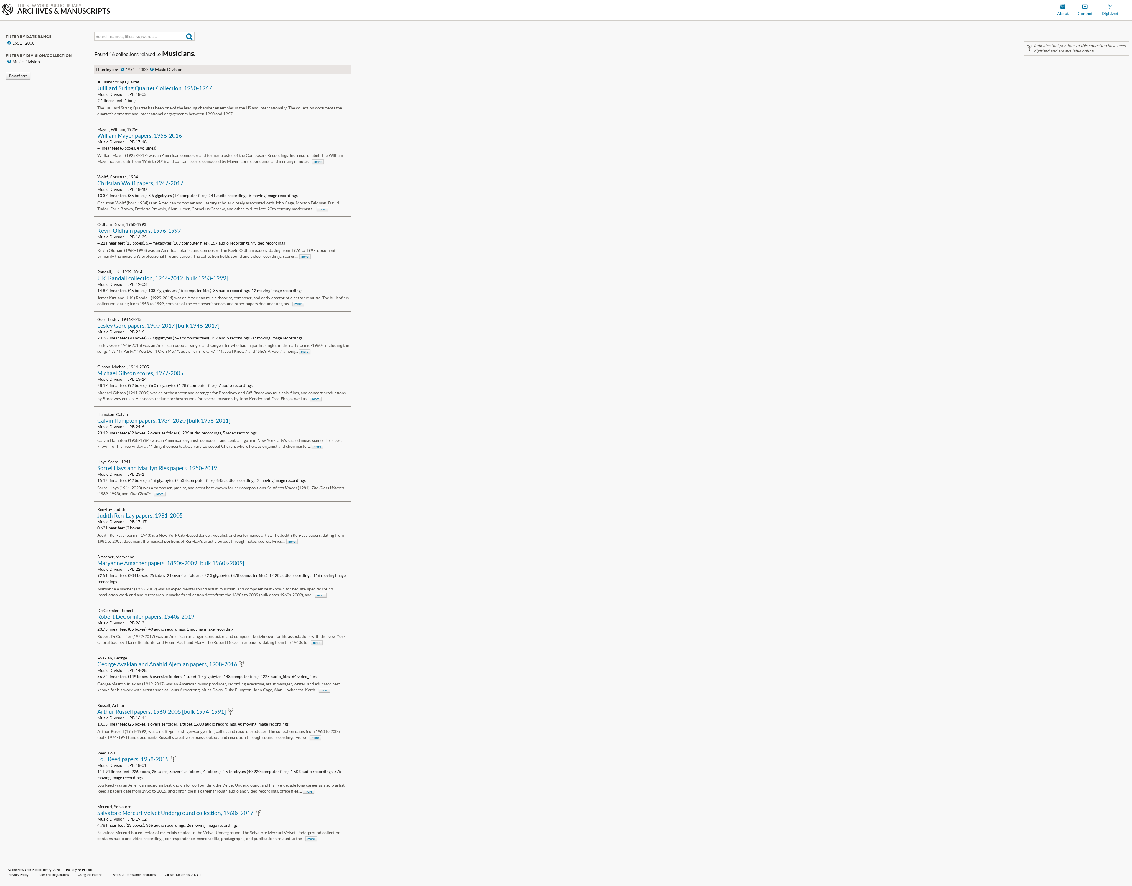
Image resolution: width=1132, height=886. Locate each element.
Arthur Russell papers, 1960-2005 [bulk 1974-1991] (161, 711)
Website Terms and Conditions (134, 875)
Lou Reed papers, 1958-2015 (133, 759)
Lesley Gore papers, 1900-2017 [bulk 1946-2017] (158, 325)
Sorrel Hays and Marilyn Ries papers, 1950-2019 (157, 468)
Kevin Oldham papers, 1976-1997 (139, 230)
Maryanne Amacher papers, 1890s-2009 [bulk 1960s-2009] (170, 563)
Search (189, 36)
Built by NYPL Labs (79, 870)
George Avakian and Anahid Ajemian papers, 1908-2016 (167, 664)
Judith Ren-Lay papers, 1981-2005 (140, 515)
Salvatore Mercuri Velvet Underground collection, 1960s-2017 (175, 813)
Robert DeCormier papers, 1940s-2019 (145, 616)
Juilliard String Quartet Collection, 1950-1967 (154, 88)
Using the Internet (90, 875)
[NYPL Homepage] (7, 10)
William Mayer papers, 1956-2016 (139, 135)
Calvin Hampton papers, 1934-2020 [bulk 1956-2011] (164, 420)
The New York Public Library (31, 870)
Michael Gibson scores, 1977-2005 (140, 373)
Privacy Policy (18, 875)
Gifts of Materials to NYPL (183, 875)
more (318, 161)
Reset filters (18, 76)
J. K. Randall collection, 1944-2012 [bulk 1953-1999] (162, 278)
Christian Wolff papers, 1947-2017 (140, 183)
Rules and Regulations (53, 875)
